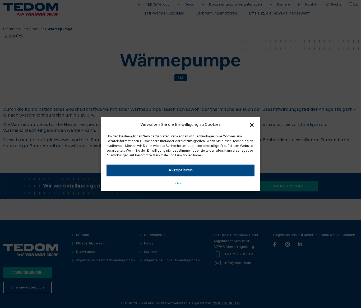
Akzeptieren (181, 170)
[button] (251, 125)
